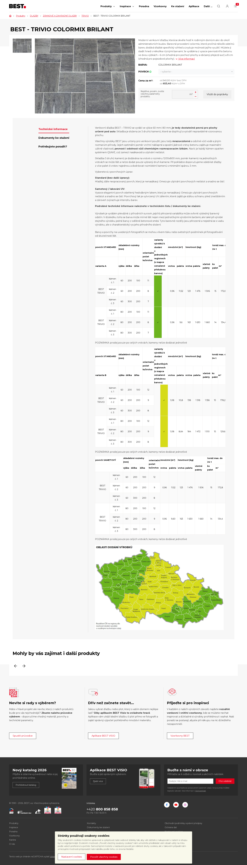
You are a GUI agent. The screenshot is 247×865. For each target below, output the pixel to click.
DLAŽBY (34, 16)
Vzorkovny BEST (180, 735)
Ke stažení (177, 6)
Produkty (106, 6)
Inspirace (125, 6)
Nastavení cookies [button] (71, 856)
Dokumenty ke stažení (98, 827)
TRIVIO (85, 16)
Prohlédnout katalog (26, 785)
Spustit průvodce (23, 735)
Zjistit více (98, 781)
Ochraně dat (200, 791)
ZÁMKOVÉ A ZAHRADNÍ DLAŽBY (60, 16)
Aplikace (194, 6)
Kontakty (91, 823)
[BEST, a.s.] (167, 805)
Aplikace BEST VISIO (103, 735)
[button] (114, 8)
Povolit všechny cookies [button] (103, 857)
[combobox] (196, 71)
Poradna (144, 6)
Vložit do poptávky (217, 94)
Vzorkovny (160, 6)
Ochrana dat (171, 827)
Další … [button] (208, 6)
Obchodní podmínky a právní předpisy (183, 823)
